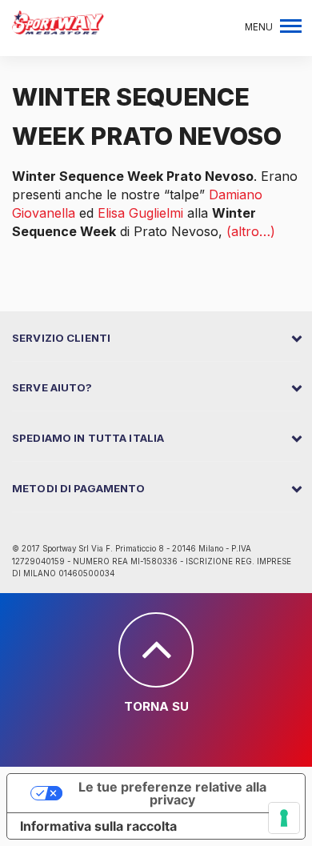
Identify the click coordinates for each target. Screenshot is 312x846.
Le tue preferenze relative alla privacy (172, 793)
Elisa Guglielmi (140, 213)
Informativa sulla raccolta (98, 826)
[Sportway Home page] (58, 21)
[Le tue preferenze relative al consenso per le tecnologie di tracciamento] (284, 818)
